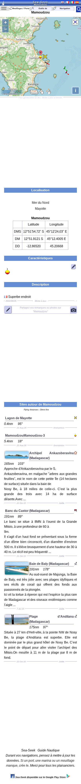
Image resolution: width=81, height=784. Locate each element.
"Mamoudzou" (40, 309)
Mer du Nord (40, 202)
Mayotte (40, 208)
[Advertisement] (40, 141)
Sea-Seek (40, 2)
